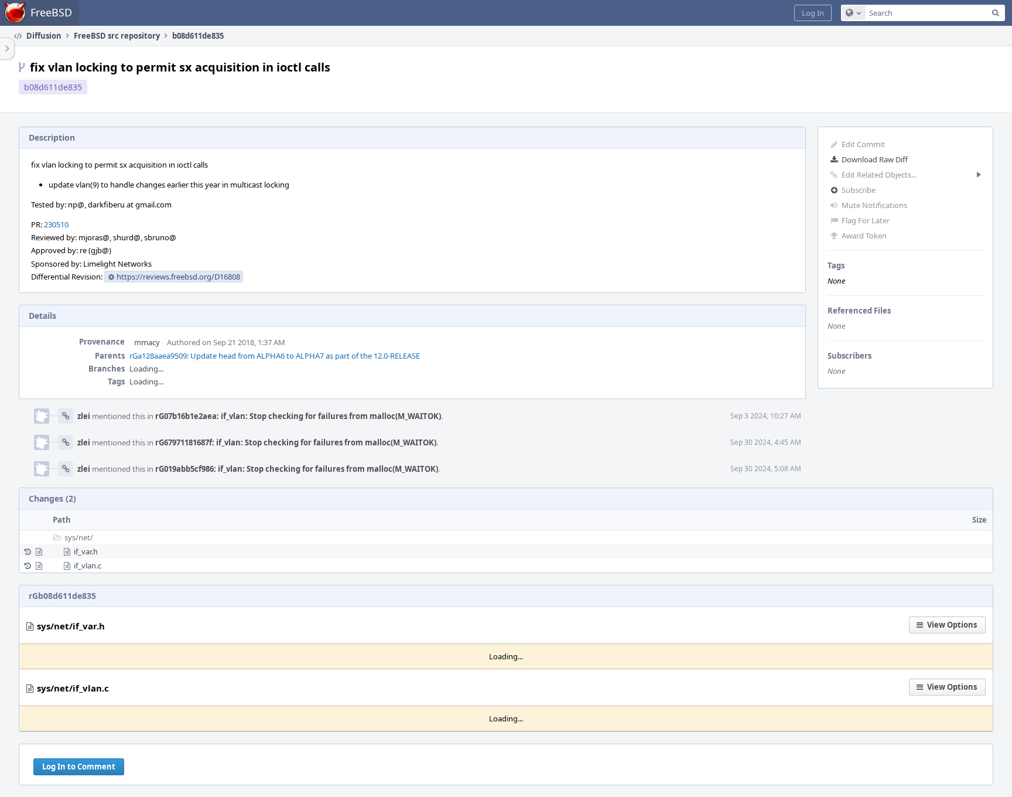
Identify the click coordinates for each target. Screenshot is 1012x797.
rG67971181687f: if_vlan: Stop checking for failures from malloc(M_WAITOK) (295, 442)
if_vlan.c (87, 565)
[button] (813, 13)
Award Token (864, 235)
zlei (83, 416)
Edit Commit (863, 144)
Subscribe (859, 190)
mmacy (147, 342)
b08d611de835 (53, 87)
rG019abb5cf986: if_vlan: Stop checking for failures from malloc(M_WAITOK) (296, 469)
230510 (56, 224)
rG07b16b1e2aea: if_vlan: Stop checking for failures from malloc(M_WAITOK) (298, 416)
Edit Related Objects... (879, 174)
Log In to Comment (78, 766)
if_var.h (86, 551)
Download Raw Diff (875, 159)
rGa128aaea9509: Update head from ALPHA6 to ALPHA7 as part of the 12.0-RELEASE (274, 355)
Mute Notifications (874, 205)
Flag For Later (866, 220)
